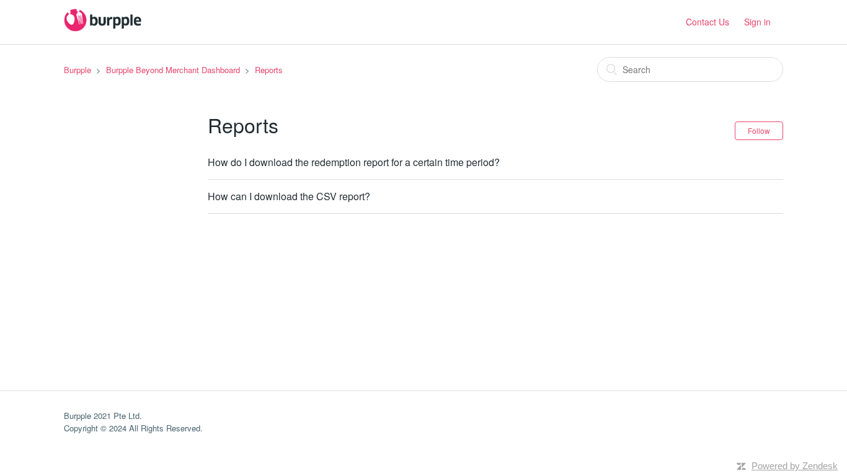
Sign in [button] (757, 21)
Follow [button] (759, 130)
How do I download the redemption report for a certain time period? (354, 162)
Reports (269, 70)
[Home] (103, 27)
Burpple (77, 70)
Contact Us (707, 21)
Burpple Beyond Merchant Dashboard (173, 70)
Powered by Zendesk (795, 466)
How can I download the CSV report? (289, 196)
